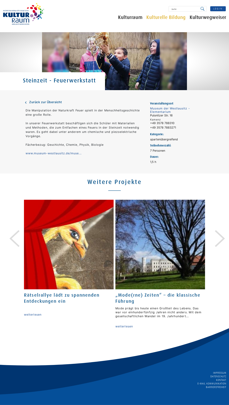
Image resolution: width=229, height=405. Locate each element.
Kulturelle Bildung (166, 17)
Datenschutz (218, 376)
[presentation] (11, 234)
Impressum (219, 372)
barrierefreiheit (216, 387)
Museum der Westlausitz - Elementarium (170, 110)
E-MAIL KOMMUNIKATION (212, 383)
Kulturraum (130, 17)
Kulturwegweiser (208, 17)
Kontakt (221, 380)
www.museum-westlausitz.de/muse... (54, 153)
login (218, 8)
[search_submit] (203, 8)
